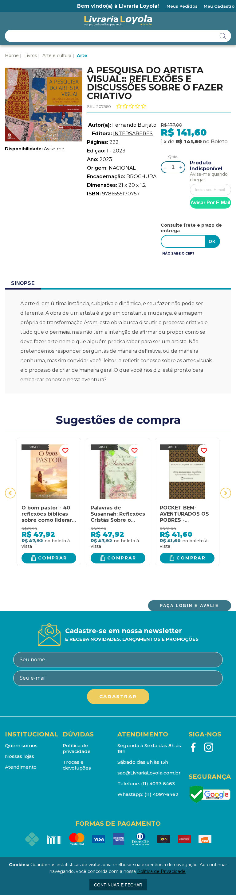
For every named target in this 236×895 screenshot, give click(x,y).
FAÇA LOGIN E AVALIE (189, 605)
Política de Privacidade (161, 871)
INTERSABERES (133, 133)
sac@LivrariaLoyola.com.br (149, 773)
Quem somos (21, 745)
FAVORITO (65, 450)
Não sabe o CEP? (178, 253)
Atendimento (21, 767)
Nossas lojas (19, 756)
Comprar (52, 558)
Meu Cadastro (219, 6)
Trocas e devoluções (77, 765)
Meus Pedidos (182, 6)
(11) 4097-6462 (161, 794)
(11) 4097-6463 (158, 783)
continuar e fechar (118, 884)
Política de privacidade (77, 748)
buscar (222, 36)
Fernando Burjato (134, 125)
